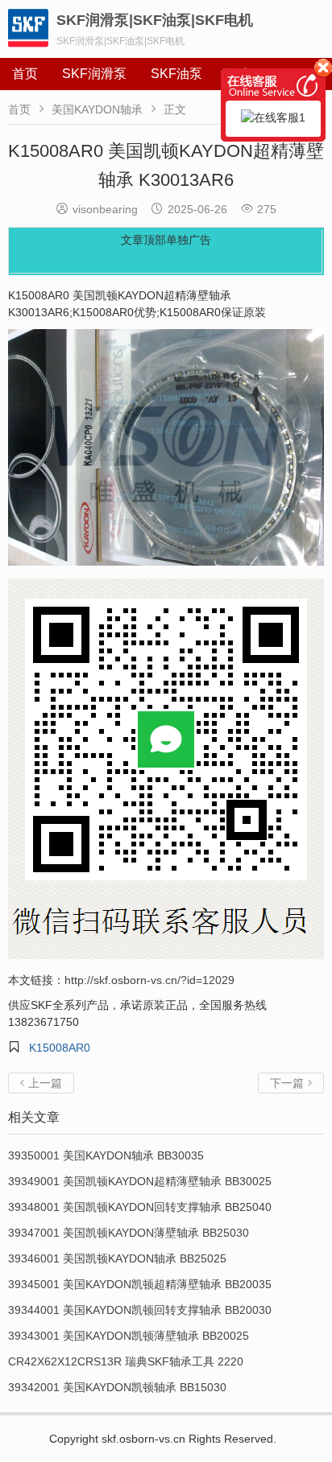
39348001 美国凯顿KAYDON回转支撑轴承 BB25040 (140, 1206)
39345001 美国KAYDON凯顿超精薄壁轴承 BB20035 (140, 1284)
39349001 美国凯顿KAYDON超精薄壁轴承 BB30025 (140, 1181)
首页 (25, 73)
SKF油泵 (176, 73)
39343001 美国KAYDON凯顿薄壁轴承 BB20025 (128, 1335)
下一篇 (291, 1083)
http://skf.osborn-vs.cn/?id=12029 (149, 980)
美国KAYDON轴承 (97, 109)
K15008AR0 (59, 1047)
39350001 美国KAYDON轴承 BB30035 (106, 1155)
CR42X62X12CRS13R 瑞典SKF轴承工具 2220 (125, 1361)
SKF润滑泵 (94, 73)
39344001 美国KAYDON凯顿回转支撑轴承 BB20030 (140, 1309)
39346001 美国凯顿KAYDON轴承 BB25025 (117, 1258)
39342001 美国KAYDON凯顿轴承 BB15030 (117, 1387)
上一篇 (41, 1083)
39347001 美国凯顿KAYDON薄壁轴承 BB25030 (128, 1232)
